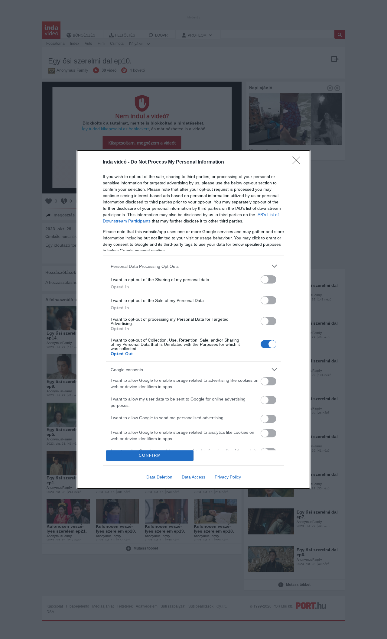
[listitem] (193, 266)
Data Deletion (159, 477)
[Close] (298, 162)
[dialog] (193, 319)
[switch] (268, 279)
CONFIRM (150, 455)
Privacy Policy (228, 477)
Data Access (193, 477)
